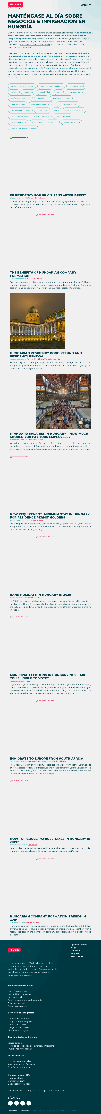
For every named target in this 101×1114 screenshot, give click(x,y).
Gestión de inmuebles (61, 98)
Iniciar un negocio (18, 104)
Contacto (76, 950)
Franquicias (41, 98)
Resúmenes (77, 956)
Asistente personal (76, 86)
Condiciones (25, 1111)
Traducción (52, 122)
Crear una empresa (75, 92)
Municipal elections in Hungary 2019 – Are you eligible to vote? (48, 676)
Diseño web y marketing (20, 98)
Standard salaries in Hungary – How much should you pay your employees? (49, 435)
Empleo (75, 953)
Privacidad (12, 1111)
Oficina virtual (42, 110)
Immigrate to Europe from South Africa (46, 758)
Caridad (14, 92)
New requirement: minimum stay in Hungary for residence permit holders (50, 515)
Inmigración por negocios (41, 104)
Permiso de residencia (74, 110)
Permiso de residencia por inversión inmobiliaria (30, 116)
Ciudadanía (28, 92)
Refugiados (37, 122)
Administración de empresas (22, 86)
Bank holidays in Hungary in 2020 (40, 594)
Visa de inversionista (72, 122)
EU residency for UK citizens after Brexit (48, 195)
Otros (56, 110)
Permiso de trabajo (63, 116)
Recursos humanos (18, 122)
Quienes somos (79, 944)
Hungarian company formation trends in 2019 (48, 918)
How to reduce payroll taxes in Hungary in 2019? (50, 840)
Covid (58, 92)
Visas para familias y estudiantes (23, 128)
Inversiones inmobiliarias (20, 110)
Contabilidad (44, 92)
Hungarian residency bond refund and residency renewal (46, 354)
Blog (73, 947)
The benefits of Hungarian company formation (43, 274)
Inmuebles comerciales (68, 104)
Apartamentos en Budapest (51, 86)
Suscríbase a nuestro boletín (34, 44)
